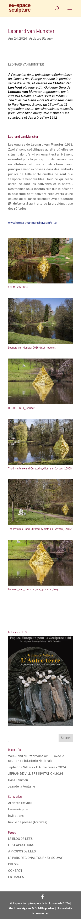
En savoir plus (18, 809)
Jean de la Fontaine (21, 786)
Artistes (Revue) (41, 38)
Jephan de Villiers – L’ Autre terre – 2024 (37, 767)
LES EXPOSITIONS (21, 845)
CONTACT (15, 870)
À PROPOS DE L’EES (22, 851)
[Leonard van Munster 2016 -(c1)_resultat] (40, 344)
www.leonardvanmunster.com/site (32, 222)
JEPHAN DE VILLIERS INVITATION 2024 (35, 773)
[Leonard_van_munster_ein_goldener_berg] (40, 585)
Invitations (16, 815)
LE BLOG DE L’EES (20, 838)
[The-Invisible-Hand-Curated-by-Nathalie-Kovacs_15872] (40, 525)
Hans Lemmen (18, 780)
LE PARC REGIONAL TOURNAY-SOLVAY (35, 857)
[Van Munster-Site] (40, 283)
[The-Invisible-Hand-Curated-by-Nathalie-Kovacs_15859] (40, 465)
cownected (42, 913)
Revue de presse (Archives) (27, 822)
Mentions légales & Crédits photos (31, 908)
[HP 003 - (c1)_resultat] (40, 404)
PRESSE (14, 864)
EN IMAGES (16, 877)
